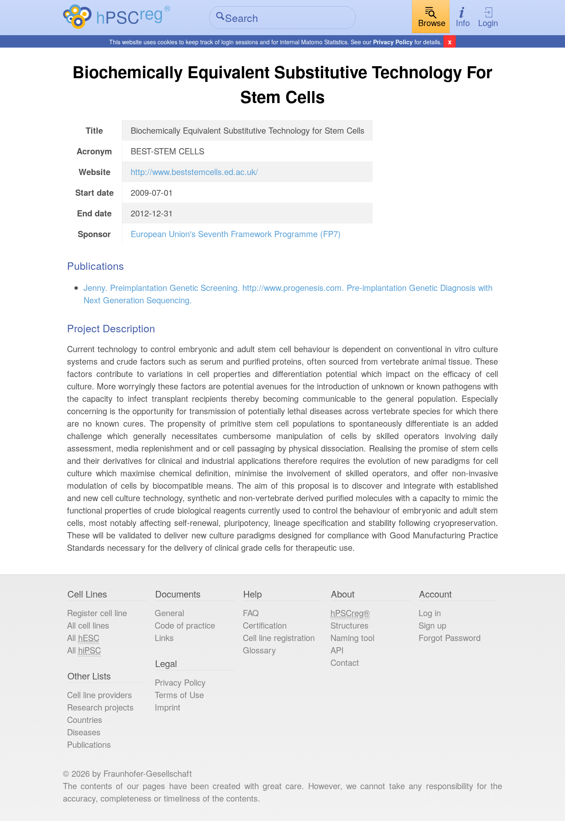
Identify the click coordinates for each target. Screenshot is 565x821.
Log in (430, 613)
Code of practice (185, 625)
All (83, 637)
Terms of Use (179, 695)
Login (488, 23)
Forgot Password (450, 637)
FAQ (251, 613)
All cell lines (88, 625)
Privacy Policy (393, 42)
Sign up (432, 625)
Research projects (100, 707)
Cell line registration (279, 637)
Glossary (259, 650)
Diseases (84, 732)
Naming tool (352, 637)
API (337, 650)
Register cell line (97, 613)
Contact (344, 662)
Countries (84, 719)
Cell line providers (99, 695)
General (169, 613)
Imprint (167, 707)
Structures (349, 625)
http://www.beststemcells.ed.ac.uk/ (194, 172)
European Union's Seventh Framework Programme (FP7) (236, 234)
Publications (89, 744)
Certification (265, 625)
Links (164, 637)
